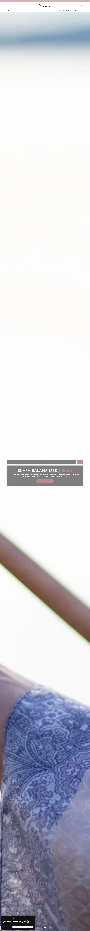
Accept (28, 926)
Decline (18, 926)
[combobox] (41, 462)
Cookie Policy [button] (27, 922)
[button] (11, 11)
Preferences (8, 926)
